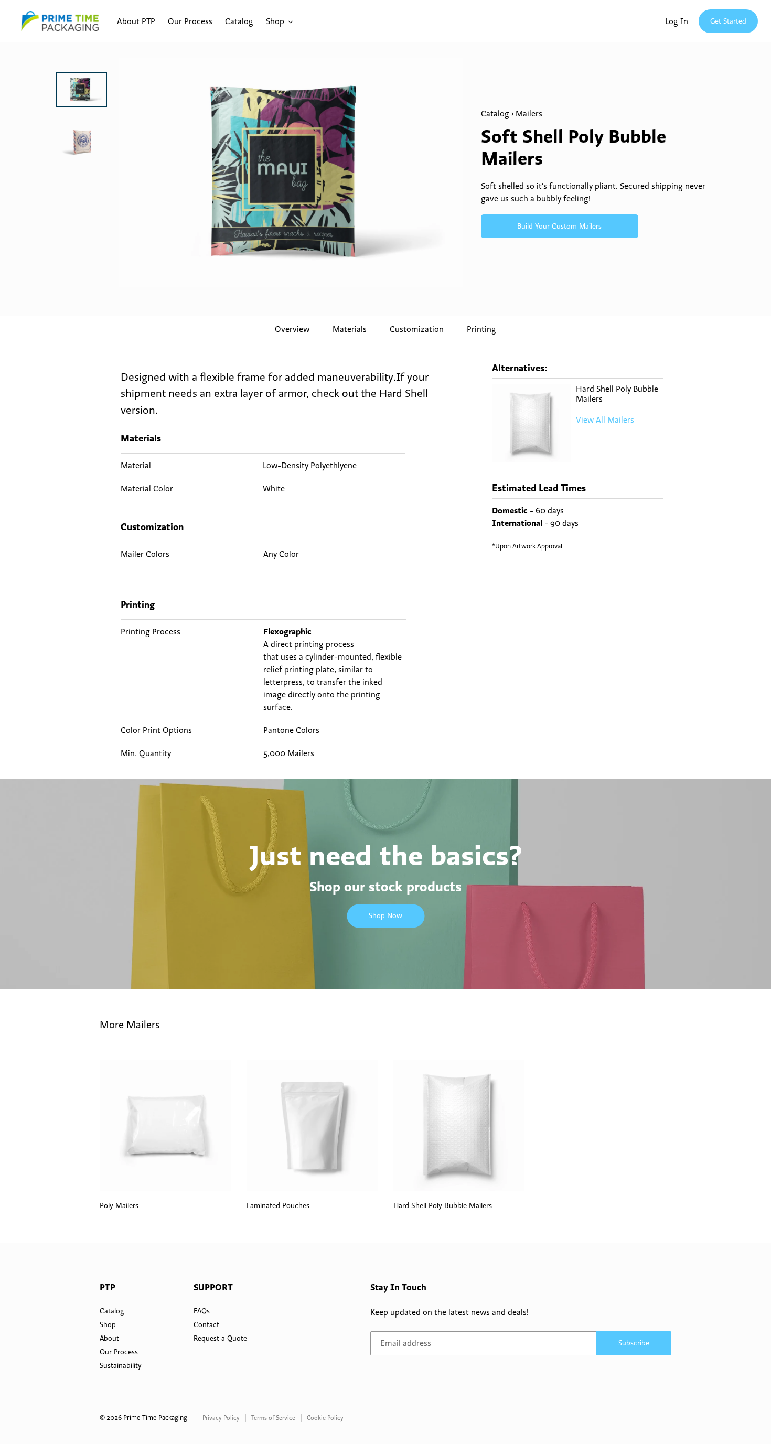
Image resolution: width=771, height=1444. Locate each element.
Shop (108, 1324)
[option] (81, 97)
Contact (206, 1324)
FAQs (202, 1311)
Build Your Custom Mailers (559, 226)
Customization (417, 329)
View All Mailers (605, 419)
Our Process (119, 1351)
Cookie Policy (325, 1417)
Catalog (495, 113)
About (109, 1338)
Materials (350, 329)
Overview (292, 329)
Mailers (529, 113)
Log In (676, 21)
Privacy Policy (221, 1417)
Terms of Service (273, 1417)
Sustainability (121, 1365)
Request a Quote (220, 1338)
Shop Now (385, 915)
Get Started (728, 21)
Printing (481, 329)
